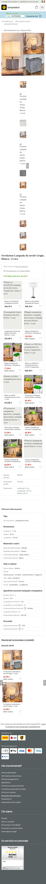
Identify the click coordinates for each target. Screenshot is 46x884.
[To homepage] (10, 7)
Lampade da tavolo (11, 24)
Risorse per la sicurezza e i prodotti (17, 640)
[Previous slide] (18, 166)
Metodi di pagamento (10, 779)
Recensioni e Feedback (11, 825)
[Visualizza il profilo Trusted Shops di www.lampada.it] (23, 858)
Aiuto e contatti (7, 821)
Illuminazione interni (23, 21)
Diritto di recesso (8, 792)
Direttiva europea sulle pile (12, 786)
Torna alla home (7, 21)
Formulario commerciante (12, 828)
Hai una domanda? (8, 772)
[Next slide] (27, 166)
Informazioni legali (9, 831)
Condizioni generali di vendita (13, 789)
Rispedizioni (6, 799)
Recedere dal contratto (11, 795)
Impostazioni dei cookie (11, 802)
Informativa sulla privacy (11, 776)
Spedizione (6, 782)
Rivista (4, 818)
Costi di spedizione (21, 266)
